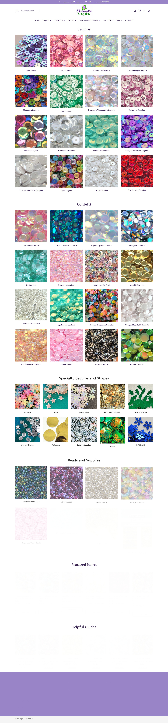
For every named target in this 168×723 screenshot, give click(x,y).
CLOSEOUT (140, 445)
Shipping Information (106, 688)
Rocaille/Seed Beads (31, 501)
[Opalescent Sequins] (101, 131)
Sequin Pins (102, 541)
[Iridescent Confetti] (66, 266)
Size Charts (72, 691)
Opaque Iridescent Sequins (137, 150)
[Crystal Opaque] (137, 51)
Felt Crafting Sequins (137, 190)
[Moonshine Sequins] (66, 131)
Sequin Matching (74, 695)
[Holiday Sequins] (140, 396)
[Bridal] (101, 171)
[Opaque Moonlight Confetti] (137, 305)
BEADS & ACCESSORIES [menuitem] (89, 20)
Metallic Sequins (31, 150)
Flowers (27, 412)
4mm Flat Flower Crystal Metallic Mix (47, 595)
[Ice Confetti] (31, 266)
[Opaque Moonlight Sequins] (31, 171)
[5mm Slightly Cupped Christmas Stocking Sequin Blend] (142, 580)
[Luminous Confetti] (101, 266)
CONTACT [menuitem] (129, 20)
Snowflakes (84, 412)
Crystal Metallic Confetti (66, 245)
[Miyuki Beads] (66, 482)
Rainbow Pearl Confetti (31, 364)
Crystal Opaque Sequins (137, 70)
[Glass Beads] (31, 482)
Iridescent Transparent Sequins (101, 110)
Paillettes (56, 445)
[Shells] (112, 430)
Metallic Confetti (137, 285)
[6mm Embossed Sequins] (112, 396)
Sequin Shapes (27, 445)
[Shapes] (27, 429)
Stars (56, 412)
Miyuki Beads (66, 501)
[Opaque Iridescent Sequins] (137, 131)
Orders (130, 685)
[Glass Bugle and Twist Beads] (31, 522)
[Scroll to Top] (164, 712)
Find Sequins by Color (25, 656)
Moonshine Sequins (66, 150)
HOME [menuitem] (37, 20)
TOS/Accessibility (75, 698)
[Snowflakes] (84, 396)
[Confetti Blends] (137, 345)
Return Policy (103, 691)
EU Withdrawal (103, 701)
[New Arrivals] (31, 51)
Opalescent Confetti (66, 325)
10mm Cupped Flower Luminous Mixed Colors (24, 595)
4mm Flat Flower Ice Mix (71, 594)
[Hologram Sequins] (31, 91)
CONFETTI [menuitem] (59, 20)
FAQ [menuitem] (118, 20)
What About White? (119, 656)
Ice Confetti (31, 285)
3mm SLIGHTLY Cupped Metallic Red (118, 595)
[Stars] (55, 396)
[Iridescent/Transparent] (101, 91)
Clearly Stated (96, 656)
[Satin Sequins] (66, 171)
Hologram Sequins (31, 110)
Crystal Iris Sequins (101, 70)
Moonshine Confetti (31, 323)
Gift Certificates (104, 695)
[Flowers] (27, 396)
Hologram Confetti (137, 245)
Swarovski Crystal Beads (66, 531)
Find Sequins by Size (48, 656)
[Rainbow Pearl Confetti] (31, 345)
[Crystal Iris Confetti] (31, 226)
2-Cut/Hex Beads (137, 501)
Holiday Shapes (140, 412)
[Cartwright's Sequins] (84, 10)
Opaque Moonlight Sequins (31, 190)
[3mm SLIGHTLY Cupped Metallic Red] (119, 580)
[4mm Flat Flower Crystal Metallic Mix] (48, 580)
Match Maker (72, 656)
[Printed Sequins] (84, 429)
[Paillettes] (55, 429)
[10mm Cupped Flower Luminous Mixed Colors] (25, 580)
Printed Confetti (101, 364)
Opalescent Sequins (101, 150)
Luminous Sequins (137, 110)
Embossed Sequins (112, 412)
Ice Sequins (66, 111)
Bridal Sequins (102, 190)
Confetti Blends (137, 364)
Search (71, 685)
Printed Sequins (84, 445)
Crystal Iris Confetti (31, 245)
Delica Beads (101, 501)
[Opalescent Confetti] (66, 305)
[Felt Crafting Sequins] (137, 171)
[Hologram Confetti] (137, 226)
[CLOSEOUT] (140, 429)
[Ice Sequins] (66, 91)
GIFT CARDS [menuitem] (108, 20)
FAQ (69, 688)
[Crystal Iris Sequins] (101, 51)
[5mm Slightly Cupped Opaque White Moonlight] (95, 580)
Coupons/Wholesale (105, 698)
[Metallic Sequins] (31, 131)
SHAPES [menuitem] (71, 20)
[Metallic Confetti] (137, 266)
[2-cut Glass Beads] (137, 482)
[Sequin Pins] (101, 522)
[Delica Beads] (101, 482)
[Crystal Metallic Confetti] (66, 226)
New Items (31, 70)
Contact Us (102, 685)
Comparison (132, 691)
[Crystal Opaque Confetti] (101, 226)
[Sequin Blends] (66, 51)
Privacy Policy (73, 701)
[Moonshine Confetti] (31, 304)
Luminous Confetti (102, 285)
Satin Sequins (66, 190)
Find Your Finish (143, 656)
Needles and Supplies (137, 551)
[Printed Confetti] (101, 345)
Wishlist (130, 688)
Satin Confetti (66, 364)
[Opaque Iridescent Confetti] (101, 305)
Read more (25, 666)
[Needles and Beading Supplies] (137, 527)
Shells (112, 446)
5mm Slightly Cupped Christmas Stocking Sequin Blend (140, 596)
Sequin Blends (66, 70)
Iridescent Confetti (66, 285)
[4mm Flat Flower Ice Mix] (72, 580)
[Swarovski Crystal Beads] (66, 517)
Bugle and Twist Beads (31, 541)
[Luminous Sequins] (137, 91)
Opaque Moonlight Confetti (137, 325)
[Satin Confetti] (66, 345)
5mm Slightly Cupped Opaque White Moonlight (95, 595)
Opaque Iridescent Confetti (101, 325)
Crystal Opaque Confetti (101, 245)
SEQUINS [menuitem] (46, 20)
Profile (129, 695)
